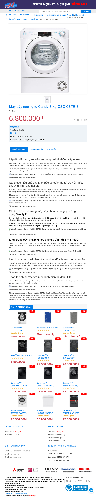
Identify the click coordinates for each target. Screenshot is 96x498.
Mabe (45, 411)
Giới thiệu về (13, 431)
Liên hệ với (56, 431)
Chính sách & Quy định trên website (16, 493)
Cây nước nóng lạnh (16, 19)
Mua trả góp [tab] (51, 149)
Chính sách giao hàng (13, 457)
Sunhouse (69, 329)
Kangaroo (47, 328)
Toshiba (19, 411)
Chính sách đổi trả (12, 454)
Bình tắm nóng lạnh (57, 15)
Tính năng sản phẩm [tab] (18, 149)
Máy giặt (39, 15)
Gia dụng (26, 15)
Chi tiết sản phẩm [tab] (36, 149)
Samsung (19, 384)
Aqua (21, 355)
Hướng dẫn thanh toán (56, 441)
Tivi (10, 11)
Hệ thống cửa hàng (12, 435)
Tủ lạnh (20, 11)
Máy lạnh (11, 15)
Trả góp (35, 19)
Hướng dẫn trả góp (55, 438)
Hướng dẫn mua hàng (56, 435)
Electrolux (17, 329)
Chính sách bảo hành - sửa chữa (17, 451)
